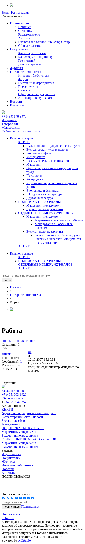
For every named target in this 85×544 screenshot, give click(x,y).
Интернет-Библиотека (25, 71)
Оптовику (25, 30)
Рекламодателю (29, 34)
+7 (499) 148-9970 (14, 116)
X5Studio (24, 540)
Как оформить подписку (35, 57)
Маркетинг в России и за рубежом (59, 220)
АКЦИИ (24, 246)
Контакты (17, 105)
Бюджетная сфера (38, 153)
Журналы (16, 68)
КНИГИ (24, 142)
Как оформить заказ (32, 53)
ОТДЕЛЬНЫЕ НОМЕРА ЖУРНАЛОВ (45, 213)
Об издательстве (29, 45)
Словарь (24, 90)
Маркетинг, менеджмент (43, 205)
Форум (23, 79)
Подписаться (30, 506)
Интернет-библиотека (33, 75)
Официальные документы (36, 94)
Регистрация (20, 12)
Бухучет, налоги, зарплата (44, 209)
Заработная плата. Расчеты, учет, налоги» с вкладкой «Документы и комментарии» (58, 238)
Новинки (24, 27)
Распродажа (34, 179)
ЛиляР (6, 354)
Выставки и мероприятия (36, 83)
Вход (5, 12)
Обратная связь (12, 398)
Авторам (24, 38)
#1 (29, 352)
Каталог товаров (21, 138)
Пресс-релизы (28, 86)
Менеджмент (35, 157)
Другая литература (39, 198)
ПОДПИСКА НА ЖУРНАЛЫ (39, 201)
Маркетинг (34, 164)
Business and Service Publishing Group (44, 42)
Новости (16, 101)
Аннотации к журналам (35, 98)
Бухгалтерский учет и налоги (47, 149)
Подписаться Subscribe (11, 516)
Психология (34, 175)
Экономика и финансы (42, 190)
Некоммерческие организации (47, 160)
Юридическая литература (44, 194)
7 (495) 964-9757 (15, 402)
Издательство (19, 23)
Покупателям (19, 49)
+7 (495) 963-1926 (14, 394)
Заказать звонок (13, 391)
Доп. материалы (29, 64)
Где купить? (26, 60)
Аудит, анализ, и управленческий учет (53, 146)
